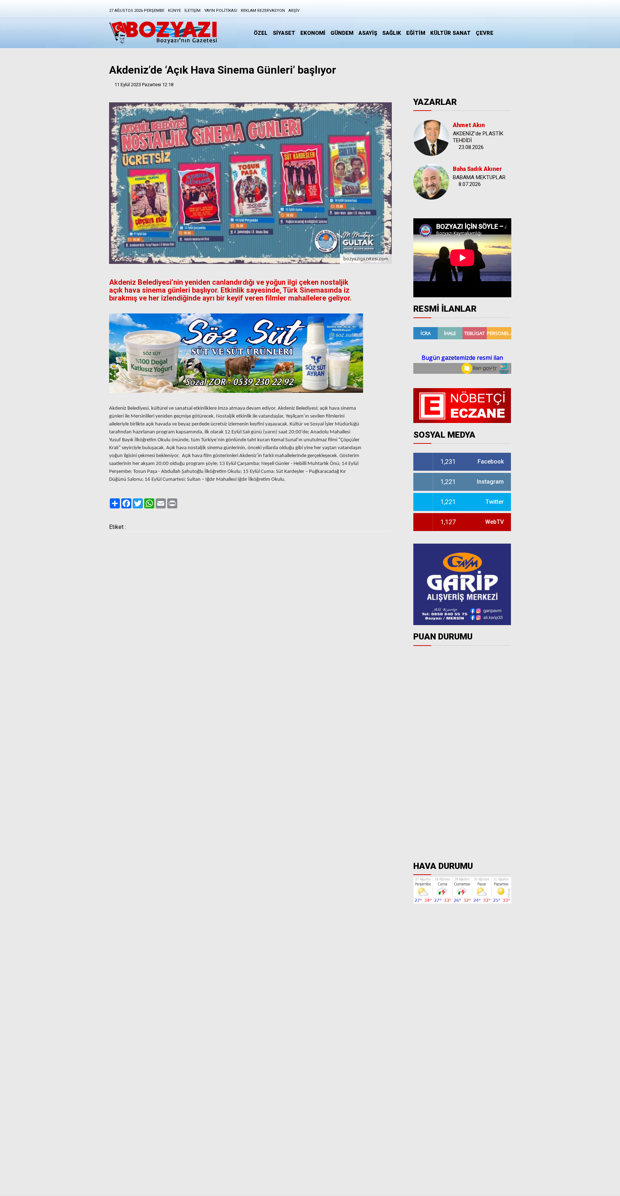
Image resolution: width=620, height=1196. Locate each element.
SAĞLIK (391, 33)
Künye (174, 10)
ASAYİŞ (367, 33)
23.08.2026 (471, 147)
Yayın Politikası (220, 10)
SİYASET (284, 33)
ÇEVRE (484, 33)
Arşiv (294, 10)
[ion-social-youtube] (505, 12)
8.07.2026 (470, 184)
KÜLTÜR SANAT (450, 33)
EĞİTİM (415, 33)
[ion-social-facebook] (450, 12)
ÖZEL (261, 33)
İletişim (192, 10)
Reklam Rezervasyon (263, 10)
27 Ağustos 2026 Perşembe (136, 10)
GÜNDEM (341, 33)
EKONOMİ (312, 33)
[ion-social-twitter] (487, 12)
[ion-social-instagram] (469, 12)
